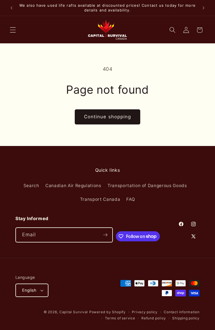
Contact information (182, 312)
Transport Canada (100, 199)
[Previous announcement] (11, 8)
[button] (13, 30)
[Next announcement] (203, 8)
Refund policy (153, 318)
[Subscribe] (105, 234)
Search (31, 185)
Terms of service (120, 318)
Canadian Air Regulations (73, 185)
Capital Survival (73, 312)
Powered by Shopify (107, 312)
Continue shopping (107, 116)
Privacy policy (145, 312)
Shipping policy (186, 318)
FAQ (130, 199)
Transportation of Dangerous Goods (147, 185)
